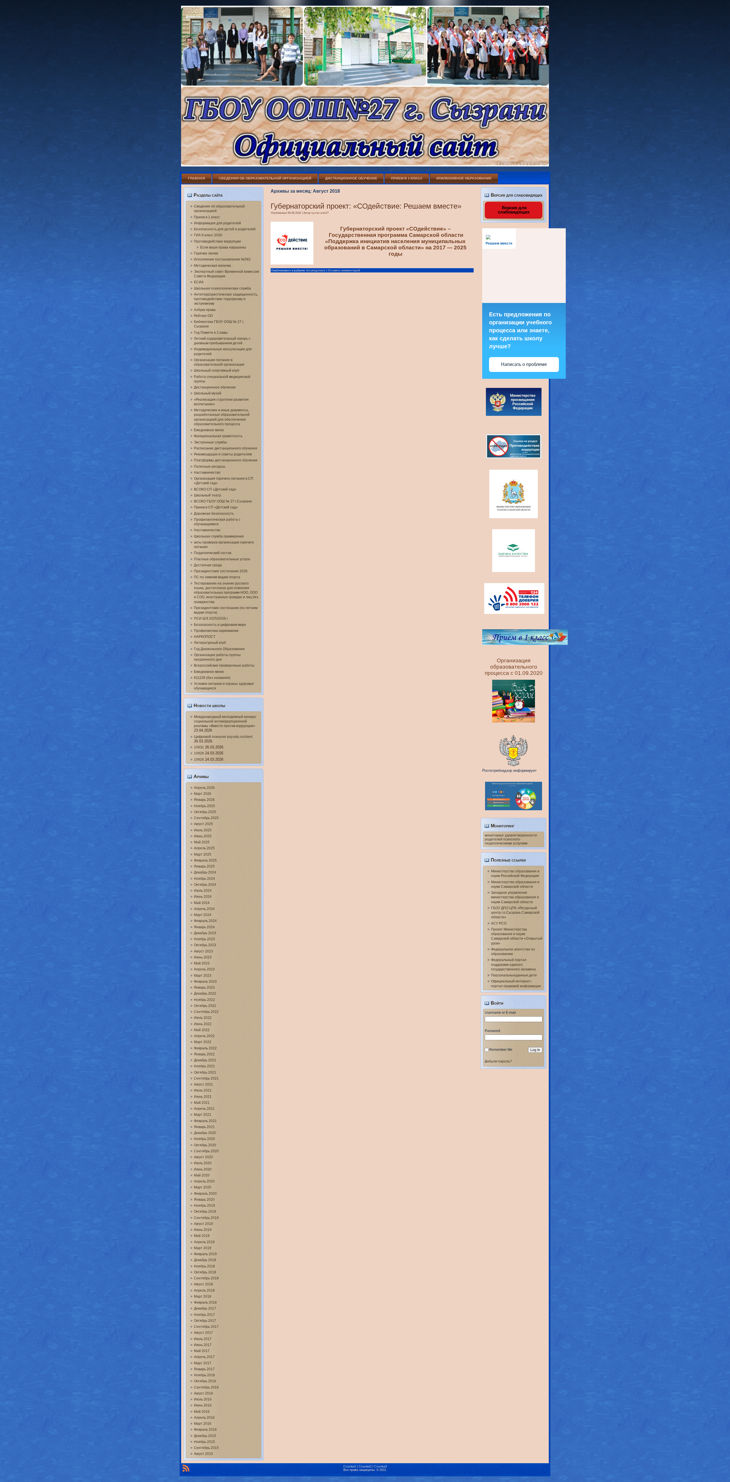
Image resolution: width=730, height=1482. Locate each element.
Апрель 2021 (204, 1109)
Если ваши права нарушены (223, 247)
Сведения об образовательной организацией (265, 178)
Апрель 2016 (204, 1418)
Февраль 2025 (205, 860)
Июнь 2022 (203, 1024)
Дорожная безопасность (214, 514)
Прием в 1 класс (407, 178)
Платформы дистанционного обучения (225, 460)
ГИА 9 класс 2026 (208, 235)
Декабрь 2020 (205, 1133)
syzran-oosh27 (320, 212)
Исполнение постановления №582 (222, 259)
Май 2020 (202, 1175)
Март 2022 (202, 1042)
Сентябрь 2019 (206, 1218)
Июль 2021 (203, 1090)
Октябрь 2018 (205, 1272)
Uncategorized (315, 270)
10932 (199, 747)
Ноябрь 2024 (204, 879)
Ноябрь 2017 (204, 1315)
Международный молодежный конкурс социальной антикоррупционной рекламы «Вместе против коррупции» (225, 721)
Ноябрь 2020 (204, 1139)
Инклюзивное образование (464, 178)
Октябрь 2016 (205, 1381)
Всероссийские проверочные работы (224, 665)
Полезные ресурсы (209, 467)
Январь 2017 (204, 1369)
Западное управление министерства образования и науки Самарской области (515, 897)
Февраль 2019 (205, 1254)
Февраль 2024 (205, 921)
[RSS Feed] (185, 1469)
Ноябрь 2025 (204, 806)
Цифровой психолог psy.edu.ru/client (223, 737)
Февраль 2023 (205, 982)
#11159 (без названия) (212, 678)
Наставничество (207, 473)
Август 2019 (203, 1224)
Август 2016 (203, 1393)
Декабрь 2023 (205, 933)
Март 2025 (202, 854)
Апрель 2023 (204, 969)
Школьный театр (207, 495)
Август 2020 (203, 1157)
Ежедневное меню (209, 430)
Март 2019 (202, 1248)
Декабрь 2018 (205, 1260)
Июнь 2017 (203, 1345)
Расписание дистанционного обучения (225, 448)
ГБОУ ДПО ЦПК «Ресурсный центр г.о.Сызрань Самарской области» (515, 912)
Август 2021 (203, 1084)
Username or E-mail (500, 1013)
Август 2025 (203, 824)
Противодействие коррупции (217, 241)
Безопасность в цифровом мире (220, 625)
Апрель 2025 (204, 848)
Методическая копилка (212, 266)
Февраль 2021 (205, 1121)
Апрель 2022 (204, 1036)
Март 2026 (202, 794)
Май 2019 (202, 1236)
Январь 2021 (204, 1127)
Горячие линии (206, 253)
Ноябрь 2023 (204, 939)
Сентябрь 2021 (206, 1078)
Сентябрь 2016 (206, 1387)
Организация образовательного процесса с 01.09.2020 (514, 666)
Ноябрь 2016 (204, 1375)
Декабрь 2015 (205, 1436)
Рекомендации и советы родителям (223, 454)
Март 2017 (202, 1363)
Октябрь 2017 (205, 1321)
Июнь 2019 (203, 1230)
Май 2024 (202, 903)
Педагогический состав (212, 553)
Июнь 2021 (203, 1097)
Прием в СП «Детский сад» (216, 507)
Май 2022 (202, 1030)
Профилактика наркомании (216, 631)
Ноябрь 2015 (204, 1442)
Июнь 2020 (203, 1169)
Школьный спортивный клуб (216, 370)
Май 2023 (202, 963)
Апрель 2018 (204, 1290)
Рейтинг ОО (203, 316)
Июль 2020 (203, 1163)
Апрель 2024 (204, 909)
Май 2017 (202, 1351)
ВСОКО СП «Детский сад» (215, 489)
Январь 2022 (204, 1054)
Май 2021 (202, 1103)
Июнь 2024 (203, 897)
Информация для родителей (217, 223)
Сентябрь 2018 (206, 1278)
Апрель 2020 (204, 1181)
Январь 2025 (204, 866)
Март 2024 (202, 915)
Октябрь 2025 (205, 812)
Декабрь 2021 (205, 1060)
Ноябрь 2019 (204, 1206)
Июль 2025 (203, 830)
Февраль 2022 (205, 1048)
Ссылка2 (365, 1466)
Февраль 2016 (205, 1430)
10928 (199, 753)
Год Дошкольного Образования (219, 649)
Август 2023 (203, 951)
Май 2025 (202, 842)
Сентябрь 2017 (206, 1327)
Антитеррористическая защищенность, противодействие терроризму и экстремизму (226, 299)
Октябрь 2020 (205, 1145)
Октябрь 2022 (205, 1006)
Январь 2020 (204, 1200)
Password (492, 1031)
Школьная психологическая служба (222, 288)
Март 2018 (202, 1296)
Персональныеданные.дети (514, 975)
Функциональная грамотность (218, 436)
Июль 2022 (203, 1018)
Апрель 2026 (204, 788)
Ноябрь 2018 (204, 1266)
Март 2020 (202, 1187)
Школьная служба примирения (219, 536)
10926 (199, 760)
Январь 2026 (204, 800)
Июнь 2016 (203, 1405)
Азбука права (205, 310)
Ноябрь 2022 (204, 1000)
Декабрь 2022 (205, 994)
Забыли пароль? (498, 1061)
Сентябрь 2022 (206, 1012)
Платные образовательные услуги (222, 559)
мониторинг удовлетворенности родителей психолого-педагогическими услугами (511, 839)
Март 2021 (202, 1115)
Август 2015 (203, 1454)
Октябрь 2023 (205, 945)
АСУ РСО (498, 923)
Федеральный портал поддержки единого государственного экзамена (513, 964)
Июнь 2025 (203, 836)
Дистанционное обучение (351, 178)
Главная (196, 178)
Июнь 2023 (203, 957)
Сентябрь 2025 (206, 818)
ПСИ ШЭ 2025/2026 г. (211, 618)
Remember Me (500, 1050)
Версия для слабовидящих (514, 209)
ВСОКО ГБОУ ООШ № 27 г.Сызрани (223, 501)
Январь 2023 (204, 988)
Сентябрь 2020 (206, 1151)
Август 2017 (203, 1333)
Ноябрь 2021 (204, 1066)
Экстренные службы (210, 442)
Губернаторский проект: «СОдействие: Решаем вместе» (366, 206)
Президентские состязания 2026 (221, 571)
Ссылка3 (380, 1466)
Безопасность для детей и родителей (225, 229)
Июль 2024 (203, 891)
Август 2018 (203, 1284)
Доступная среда (208, 565)
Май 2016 (202, 1412)
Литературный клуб (210, 643)
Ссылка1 (349, 1466)
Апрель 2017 (204, 1357)
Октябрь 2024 (205, 885)
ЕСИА (199, 282)
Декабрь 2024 (205, 872)
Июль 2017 (203, 1339)
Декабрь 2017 (205, 1308)
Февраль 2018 (205, 1302)
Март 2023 (202, 976)
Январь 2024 (204, 927)
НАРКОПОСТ (204, 637)
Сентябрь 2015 (206, 1448)
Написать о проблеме (524, 364)
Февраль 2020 (205, 1194)
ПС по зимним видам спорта (217, 577)
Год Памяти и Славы (211, 333)
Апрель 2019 (204, 1242)
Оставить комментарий (344, 270)
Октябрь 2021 (205, 1072)
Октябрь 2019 (205, 1212)
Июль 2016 (203, 1399)
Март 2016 (202, 1424)
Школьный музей (207, 393)
